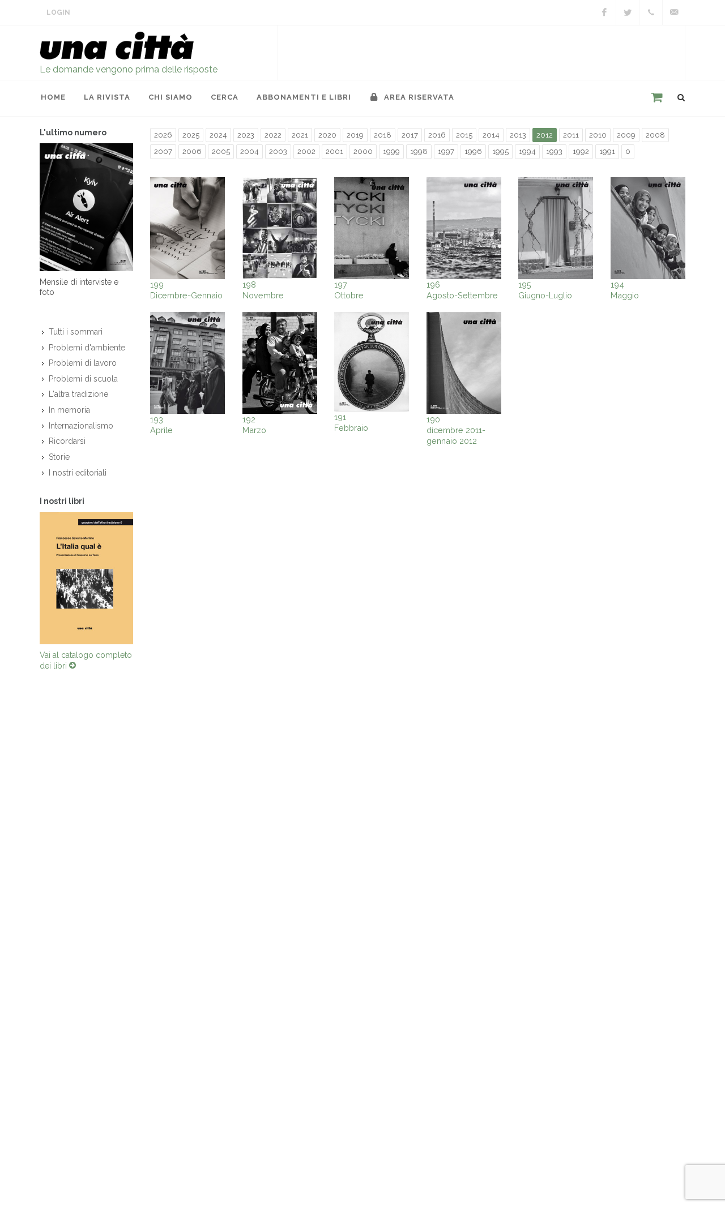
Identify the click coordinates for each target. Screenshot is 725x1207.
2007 (163, 151)
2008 (655, 135)
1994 (527, 151)
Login (58, 12)
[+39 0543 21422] (650, 12)
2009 (626, 135)
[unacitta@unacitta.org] (674, 12)
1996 (473, 151)
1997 (446, 151)
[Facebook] (604, 12)
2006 (192, 151)
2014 (491, 135)
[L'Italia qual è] (86, 578)
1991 (607, 151)
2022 (273, 135)
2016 (437, 135)
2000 (363, 151)
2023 (245, 135)
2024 (218, 135)
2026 (163, 135)
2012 (544, 135)
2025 (190, 135)
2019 (355, 135)
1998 (419, 151)
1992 (581, 151)
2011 (571, 135)
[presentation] (29, 578)
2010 (598, 135)
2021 (300, 135)
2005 (221, 151)
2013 (518, 135)
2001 (334, 151)
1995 (500, 151)
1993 (554, 151)
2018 (382, 135)
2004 (249, 151)
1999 (391, 151)
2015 (464, 135)
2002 (306, 151)
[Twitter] (627, 12)
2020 (327, 135)
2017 (410, 135)
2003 (278, 151)
